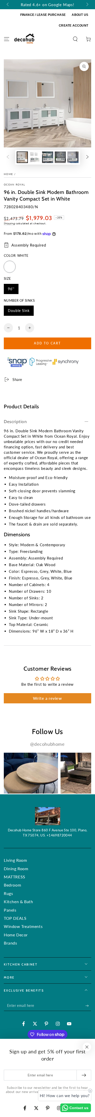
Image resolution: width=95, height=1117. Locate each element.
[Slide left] (8, 4)
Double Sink (19, 312)
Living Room (15, 860)
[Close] (86, 1047)
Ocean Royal (14, 184)
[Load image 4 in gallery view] (60, 157)
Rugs (8, 893)
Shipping (9, 223)
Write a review (47, 698)
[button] (75, 39)
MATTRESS (14, 876)
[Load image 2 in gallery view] (35, 157)
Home (8, 174)
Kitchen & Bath (18, 901)
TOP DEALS (15, 918)
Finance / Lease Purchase (43, 15)
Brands (10, 942)
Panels (10, 909)
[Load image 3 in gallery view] (47, 157)
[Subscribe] (88, 1005)
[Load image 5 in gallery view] (73, 157)
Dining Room (16, 868)
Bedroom (12, 884)
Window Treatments (23, 926)
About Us (80, 15)
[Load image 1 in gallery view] (22, 157)
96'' (13, 290)
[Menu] (6, 39)
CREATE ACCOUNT (73, 25)
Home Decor (16, 934)
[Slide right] (87, 4)
